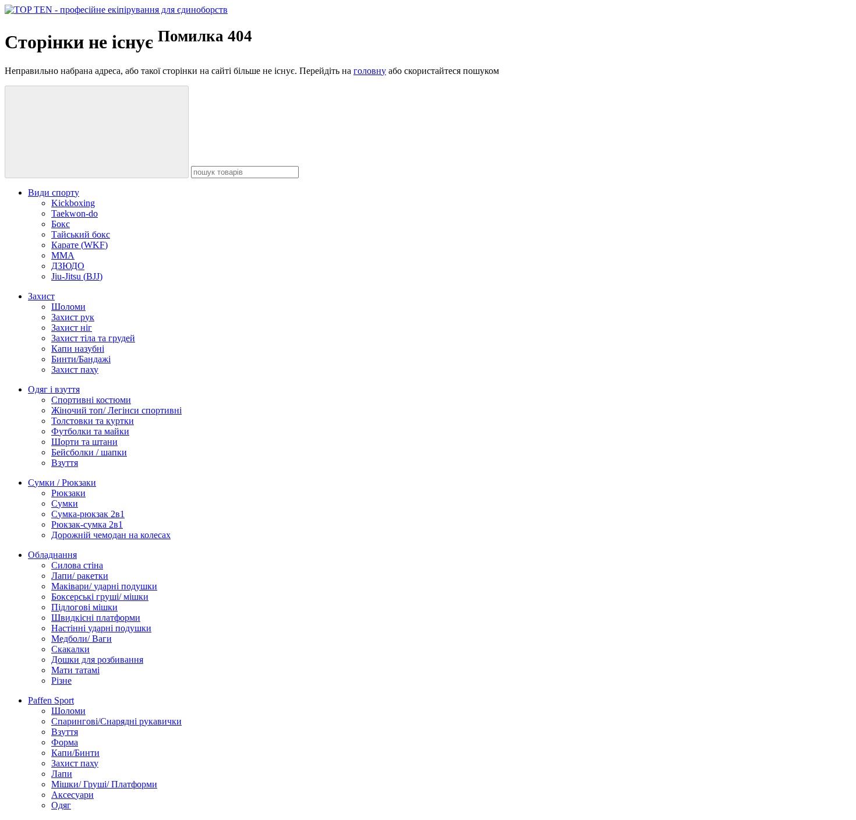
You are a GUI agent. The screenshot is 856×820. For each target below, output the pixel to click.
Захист (41, 296)
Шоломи (68, 307)
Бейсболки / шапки (89, 452)
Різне (61, 680)
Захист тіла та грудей (93, 338)
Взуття (64, 463)
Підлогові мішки (84, 607)
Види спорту (53, 192)
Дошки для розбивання (97, 660)
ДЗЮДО (67, 266)
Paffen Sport (51, 700)
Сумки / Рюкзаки (62, 482)
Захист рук (72, 317)
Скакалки (70, 649)
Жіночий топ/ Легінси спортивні (116, 410)
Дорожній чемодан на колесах (111, 535)
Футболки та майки (90, 431)
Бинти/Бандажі (81, 359)
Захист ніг (71, 328)
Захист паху (74, 369)
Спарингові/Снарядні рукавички (116, 721)
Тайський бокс (80, 234)
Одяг (61, 805)
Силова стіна (77, 565)
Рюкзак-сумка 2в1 (87, 524)
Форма (64, 742)
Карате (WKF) (79, 245)
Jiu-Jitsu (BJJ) (76, 276)
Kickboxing (73, 203)
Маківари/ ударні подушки (104, 586)
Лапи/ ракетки (79, 576)
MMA (63, 255)
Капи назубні (77, 349)
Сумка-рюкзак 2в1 (88, 514)
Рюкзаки (68, 493)
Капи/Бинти (75, 753)
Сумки (64, 503)
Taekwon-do (74, 213)
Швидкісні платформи (95, 618)
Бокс (60, 224)
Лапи (61, 774)
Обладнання (52, 555)
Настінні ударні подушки (101, 628)
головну (369, 71)
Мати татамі (75, 670)
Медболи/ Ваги (81, 639)
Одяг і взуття (54, 389)
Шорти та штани (84, 442)
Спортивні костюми (91, 400)
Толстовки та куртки (92, 421)
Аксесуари (72, 795)
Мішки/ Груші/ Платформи (104, 784)
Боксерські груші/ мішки (99, 597)
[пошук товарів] (97, 132)
